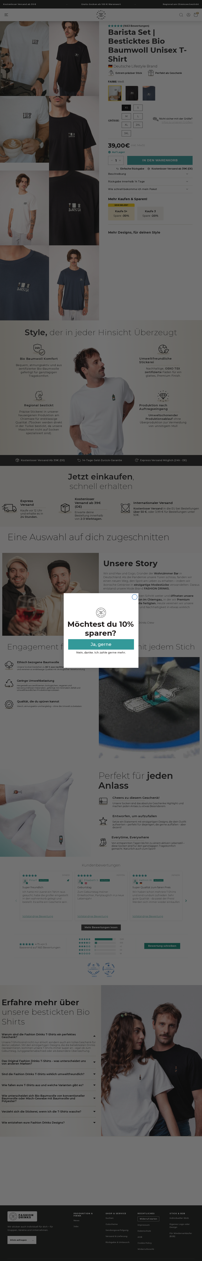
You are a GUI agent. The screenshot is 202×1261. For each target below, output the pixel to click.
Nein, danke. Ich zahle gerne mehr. (101, 652)
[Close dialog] (134, 597)
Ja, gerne (101, 644)
